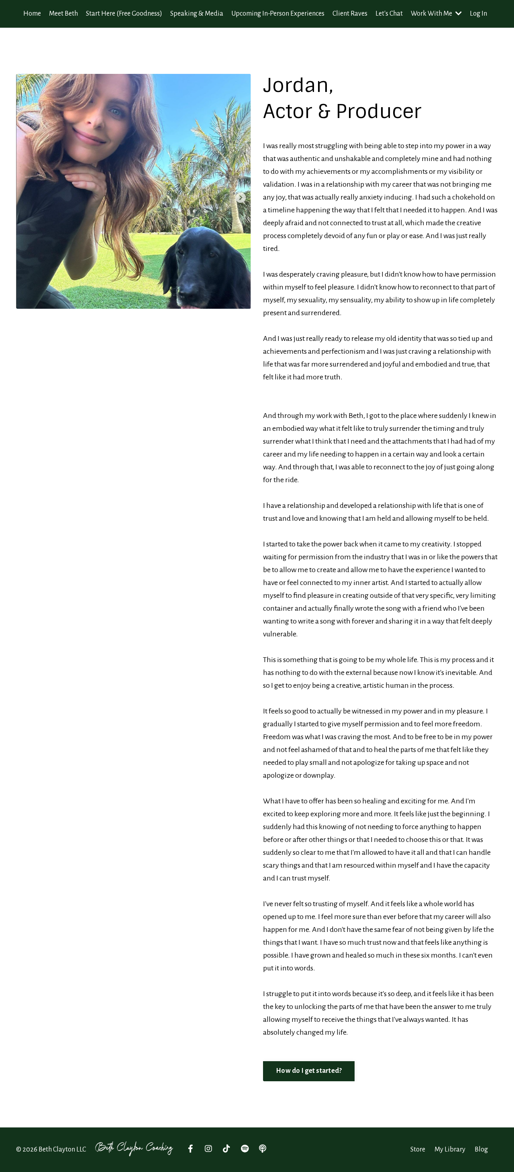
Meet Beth (63, 13)
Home (32, 13)
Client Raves (349, 13)
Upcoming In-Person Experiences (277, 13)
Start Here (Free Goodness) (124, 13)
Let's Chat (389, 13)
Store (417, 1149)
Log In (478, 13)
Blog (481, 1149)
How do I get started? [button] (309, 1070)
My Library (449, 1149)
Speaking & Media (196, 13)
